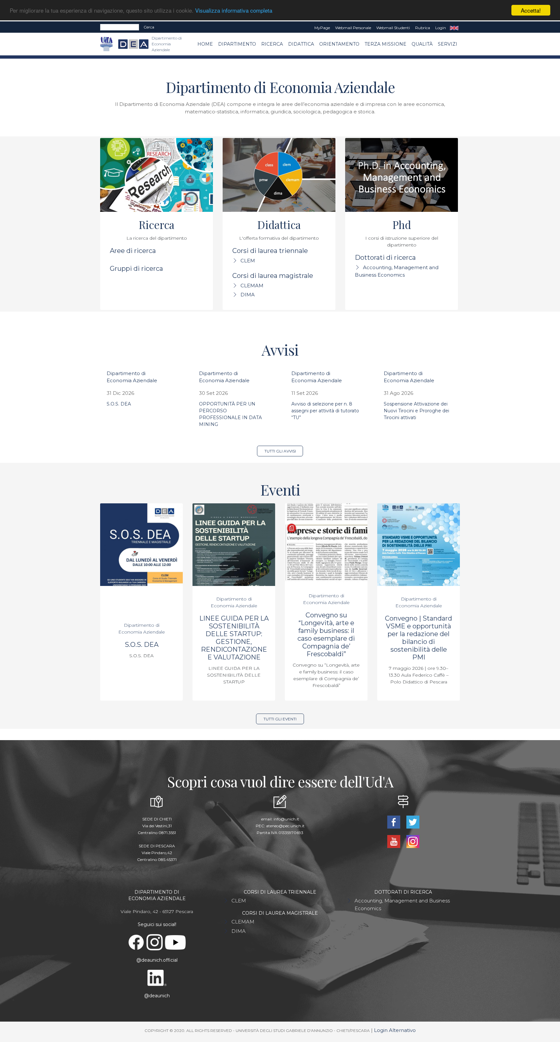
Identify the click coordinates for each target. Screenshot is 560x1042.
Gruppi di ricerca (136, 268)
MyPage (322, 27)
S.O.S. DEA (119, 404)
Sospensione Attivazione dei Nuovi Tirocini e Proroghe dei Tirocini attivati (416, 410)
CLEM (247, 261)
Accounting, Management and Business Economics (402, 904)
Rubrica (422, 27)
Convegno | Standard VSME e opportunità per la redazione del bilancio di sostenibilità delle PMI (418, 637)
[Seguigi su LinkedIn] (157, 977)
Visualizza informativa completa (233, 10)
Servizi (447, 44)
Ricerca (272, 44)
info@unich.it (286, 819)
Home (205, 44)
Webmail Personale (353, 27)
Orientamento (339, 44)
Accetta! (531, 10)
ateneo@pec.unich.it (285, 825)
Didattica (301, 44)
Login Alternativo (395, 1030)
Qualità (422, 44)
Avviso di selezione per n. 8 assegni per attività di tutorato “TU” (325, 410)
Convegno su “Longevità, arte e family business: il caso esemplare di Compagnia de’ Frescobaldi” (326, 634)
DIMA (247, 295)
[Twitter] (412, 822)
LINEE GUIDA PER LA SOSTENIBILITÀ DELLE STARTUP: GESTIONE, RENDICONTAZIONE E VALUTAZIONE (234, 637)
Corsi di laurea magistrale (272, 276)
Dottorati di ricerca (385, 257)
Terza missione (385, 44)
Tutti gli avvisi (280, 451)
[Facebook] (394, 822)
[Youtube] (394, 841)
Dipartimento (237, 44)
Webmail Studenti (393, 27)
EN (454, 28)
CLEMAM (251, 285)
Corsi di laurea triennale (270, 251)
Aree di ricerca (133, 251)
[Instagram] (412, 841)
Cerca (149, 27)
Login (440, 27)
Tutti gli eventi (280, 718)
